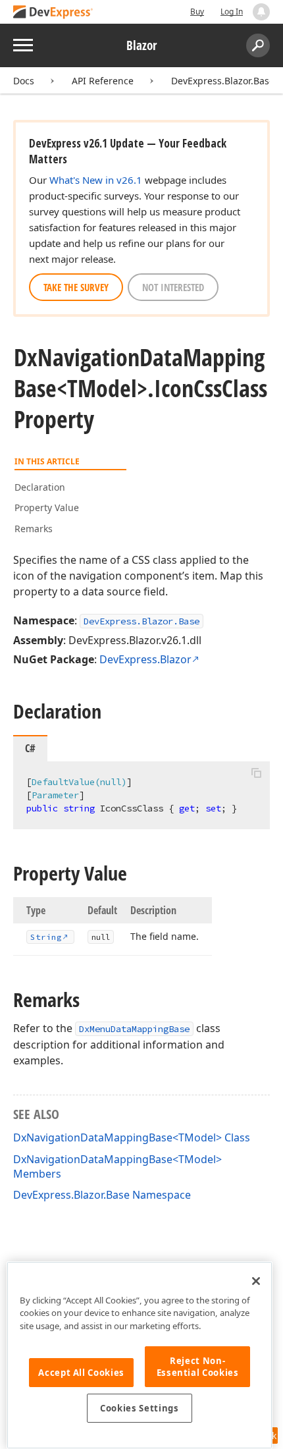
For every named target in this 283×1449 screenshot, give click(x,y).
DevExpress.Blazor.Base (222, 80)
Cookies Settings (139, 1408)
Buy (197, 11)
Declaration (39, 487)
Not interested (173, 287)
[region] (139, 1355)
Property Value (46, 507)
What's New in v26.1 (95, 179)
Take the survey (76, 287)
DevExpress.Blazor (145, 659)
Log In (231, 11)
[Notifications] (261, 11)
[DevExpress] (53, 12)
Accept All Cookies (81, 1373)
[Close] (256, 1281)
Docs (23, 80)
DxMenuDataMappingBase (134, 1029)
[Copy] (256, 772)
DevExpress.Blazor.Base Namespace (102, 1195)
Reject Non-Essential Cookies (198, 1367)
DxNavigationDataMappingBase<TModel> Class (131, 1137)
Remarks (33, 528)
